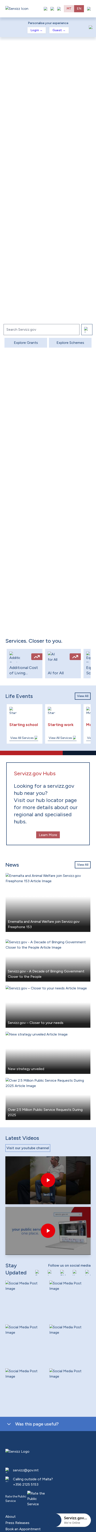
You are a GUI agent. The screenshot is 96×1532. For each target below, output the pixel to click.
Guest (59, 30)
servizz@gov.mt (26, 1470)
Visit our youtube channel (27, 1148)
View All (82, 696)
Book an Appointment (23, 1529)
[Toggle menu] (89, 8)
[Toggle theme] (52, 8)
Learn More (48, 835)
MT (69, 8)
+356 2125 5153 (25, 1484)
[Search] (86, 329)
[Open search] (59, 8)
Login (37, 30)
